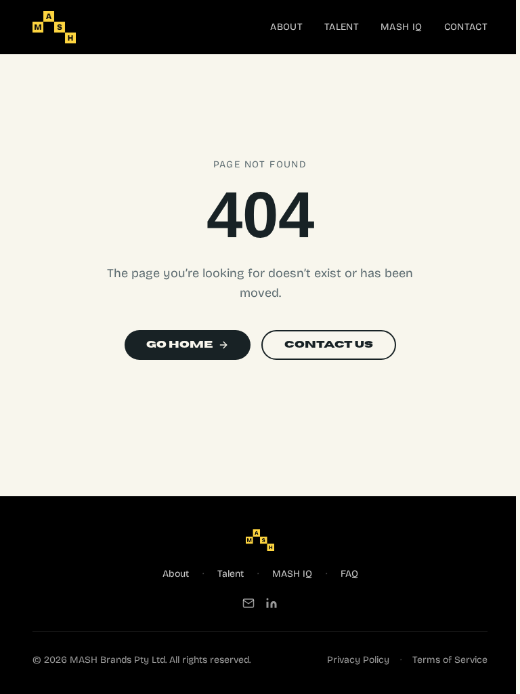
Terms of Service (450, 660)
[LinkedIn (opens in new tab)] (271, 603)
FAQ (349, 573)
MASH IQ (401, 27)
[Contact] (248, 603)
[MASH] (54, 27)
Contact (466, 27)
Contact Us (328, 345)
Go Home (179, 345)
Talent (341, 27)
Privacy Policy (358, 660)
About (286, 27)
